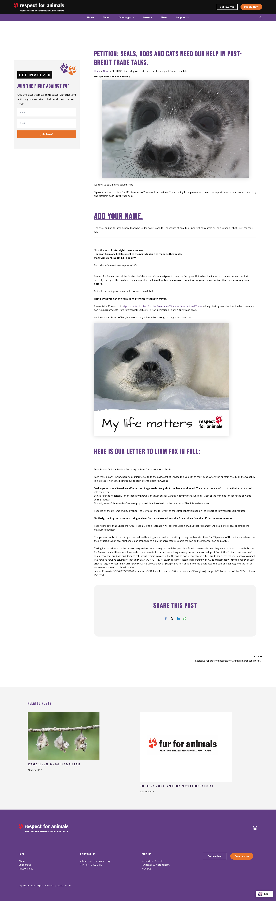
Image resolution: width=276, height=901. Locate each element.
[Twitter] (172, 618)
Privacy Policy (26, 868)
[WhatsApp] (184, 618)
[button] (227, 7)
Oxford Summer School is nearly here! (55, 764)
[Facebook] (165, 618)
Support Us (25, 864)
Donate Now (242, 856)
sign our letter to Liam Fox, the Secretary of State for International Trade (162, 306)
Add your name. (118, 216)
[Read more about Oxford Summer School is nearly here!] (63, 735)
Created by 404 (64, 885)
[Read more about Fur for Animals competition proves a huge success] (186, 746)
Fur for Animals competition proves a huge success (176, 786)
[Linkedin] (178, 618)
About (22, 861)
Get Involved (215, 856)
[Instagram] (255, 828)
